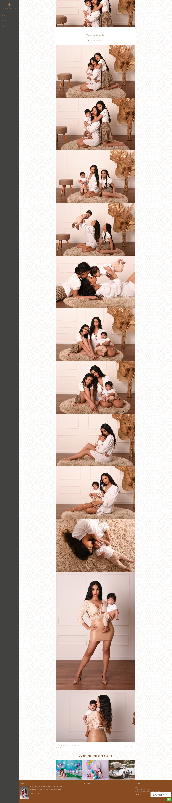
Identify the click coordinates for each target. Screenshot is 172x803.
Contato (4, 31)
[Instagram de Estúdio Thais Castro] (136, 794)
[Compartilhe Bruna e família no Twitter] (58, 747)
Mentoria (4, 37)
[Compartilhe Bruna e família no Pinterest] (60, 747)
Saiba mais (34, 793)
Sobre (3, 26)
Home (3, 15)
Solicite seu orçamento (126, 746)
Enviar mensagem (140, 787)
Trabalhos (4, 20)
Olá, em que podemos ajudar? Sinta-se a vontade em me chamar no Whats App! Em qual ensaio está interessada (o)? (159, 794)
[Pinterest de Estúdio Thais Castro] (138, 794)
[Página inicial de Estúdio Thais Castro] (9, 7)
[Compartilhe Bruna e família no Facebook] (56, 747)
